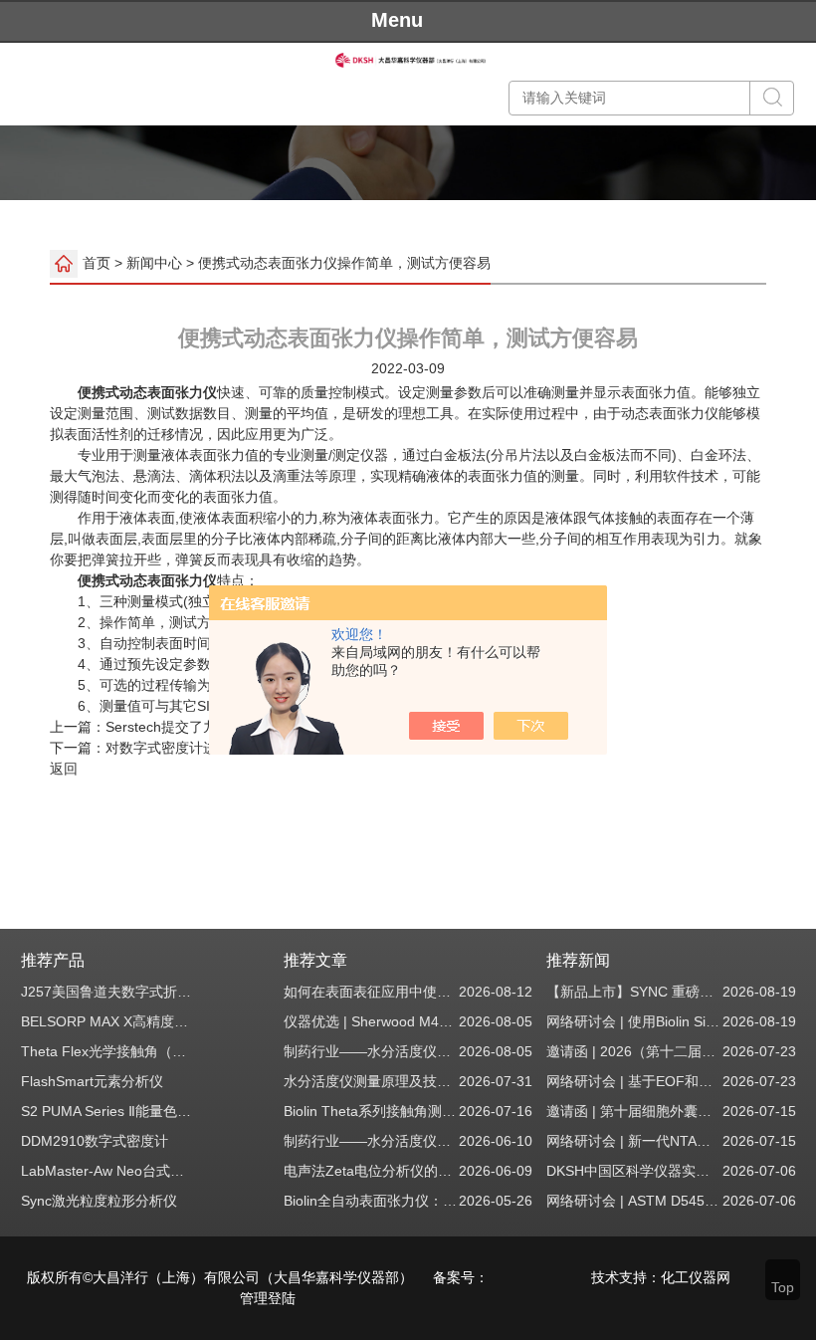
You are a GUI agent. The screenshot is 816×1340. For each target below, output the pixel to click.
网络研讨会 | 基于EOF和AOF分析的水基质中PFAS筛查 (633, 1081)
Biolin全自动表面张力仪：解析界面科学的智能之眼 (371, 1201)
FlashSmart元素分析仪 (92, 1081)
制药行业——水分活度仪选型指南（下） (371, 1051)
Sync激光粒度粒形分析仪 (99, 1201)
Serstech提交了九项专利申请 (196, 727)
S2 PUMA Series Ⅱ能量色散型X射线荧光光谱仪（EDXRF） (108, 1111)
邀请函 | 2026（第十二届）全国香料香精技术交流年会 (633, 1051)
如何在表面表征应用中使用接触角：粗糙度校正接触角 (371, 992)
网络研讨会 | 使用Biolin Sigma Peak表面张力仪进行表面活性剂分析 (633, 1021)
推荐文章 (315, 960)
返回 (64, 769)
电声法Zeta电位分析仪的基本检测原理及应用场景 (371, 1171)
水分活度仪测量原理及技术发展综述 (371, 1081)
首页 (96, 262)
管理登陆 (268, 1298)
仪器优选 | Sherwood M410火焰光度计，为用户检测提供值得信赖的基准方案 (371, 1021)
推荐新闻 (578, 960)
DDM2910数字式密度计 (94, 1141)
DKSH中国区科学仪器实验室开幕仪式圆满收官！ (633, 1171)
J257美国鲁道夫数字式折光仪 (108, 992)
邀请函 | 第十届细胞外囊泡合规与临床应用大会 (633, 1111)
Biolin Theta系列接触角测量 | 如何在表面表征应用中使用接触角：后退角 (371, 1111)
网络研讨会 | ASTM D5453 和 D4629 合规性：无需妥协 (633, 1201)
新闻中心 (154, 262)
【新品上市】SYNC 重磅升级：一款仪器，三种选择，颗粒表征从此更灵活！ (633, 992)
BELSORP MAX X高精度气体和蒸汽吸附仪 (108, 1021)
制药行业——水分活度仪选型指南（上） (371, 1141)
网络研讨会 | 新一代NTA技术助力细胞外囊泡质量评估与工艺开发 (633, 1141)
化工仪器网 (695, 1277)
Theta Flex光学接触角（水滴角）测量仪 (108, 1051)
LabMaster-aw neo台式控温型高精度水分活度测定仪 (108, 1171)
